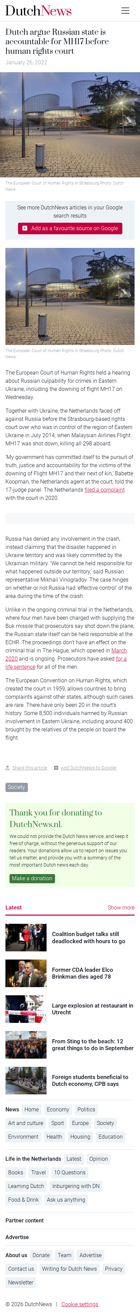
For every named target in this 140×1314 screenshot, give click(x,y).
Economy (58, 1109)
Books (15, 1172)
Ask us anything (66, 1200)
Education (111, 1137)
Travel (38, 1172)
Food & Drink (23, 1200)
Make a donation (32, 878)
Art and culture (25, 1123)
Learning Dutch (26, 1186)
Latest (13, 907)
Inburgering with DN (76, 1186)
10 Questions (70, 1172)
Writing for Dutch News (69, 1269)
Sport (57, 1123)
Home (31, 1109)
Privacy (114, 1269)
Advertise (91, 1255)
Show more (121, 907)
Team (64, 1255)
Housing (80, 1137)
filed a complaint (105, 490)
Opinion (98, 1159)
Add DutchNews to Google (88, 768)
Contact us (21, 1269)
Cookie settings (80, 1304)
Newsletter (20, 1282)
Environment (23, 1137)
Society (16, 787)
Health (54, 1137)
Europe (80, 1123)
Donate (41, 1255)
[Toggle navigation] (125, 10)
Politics (86, 1109)
